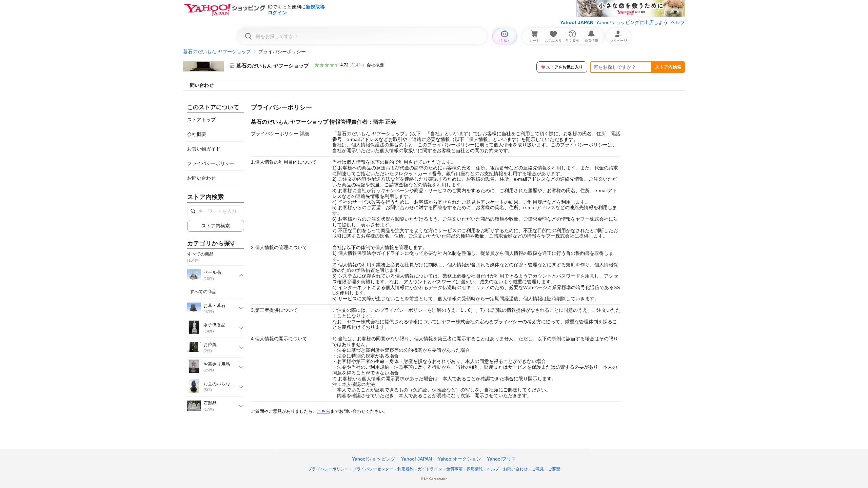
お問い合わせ (201, 178)
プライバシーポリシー (211, 163)
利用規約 (405, 469)
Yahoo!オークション (459, 459)
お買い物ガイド (203, 148)
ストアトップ (201, 119)
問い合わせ (202, 85)
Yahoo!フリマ (501, 459)
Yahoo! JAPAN (576, 22)
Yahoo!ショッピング (373, 459)
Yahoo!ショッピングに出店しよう (632, 22)
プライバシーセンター (373, 469)
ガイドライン (430, 469)
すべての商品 (203, 291)
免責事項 (454, 469)
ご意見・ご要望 (546, 469)
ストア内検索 (668, 66)
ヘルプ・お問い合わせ (507, 469)
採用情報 (475, 469)
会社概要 (375, 64)
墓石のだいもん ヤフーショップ (217, 51)
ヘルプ (678, 22)
